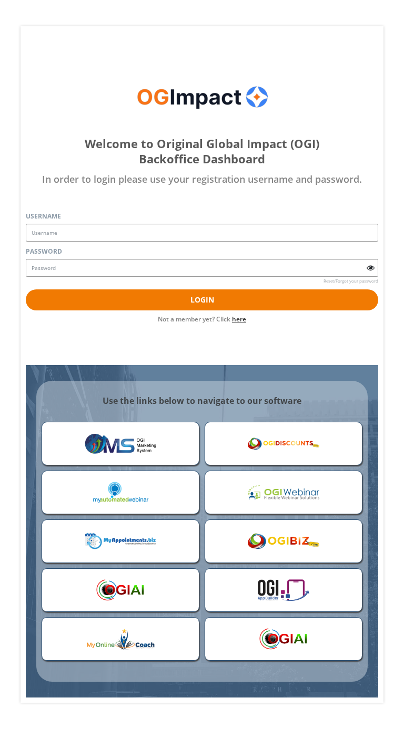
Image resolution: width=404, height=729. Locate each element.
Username (43, 216)
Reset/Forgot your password (351, 281)
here (239, 319)
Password (44, 251)
